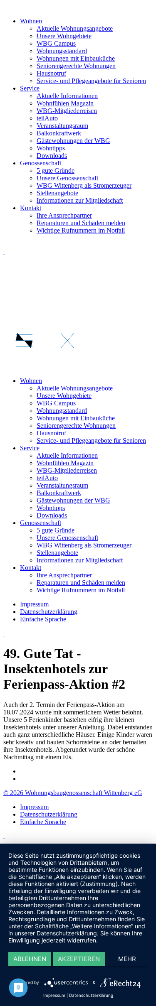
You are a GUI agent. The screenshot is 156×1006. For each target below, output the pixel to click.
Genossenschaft (40, 163)
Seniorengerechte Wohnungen (76, 65)
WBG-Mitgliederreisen (67, 110)
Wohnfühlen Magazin (65, 103)
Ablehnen (29, 959)
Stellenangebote (57, 192)
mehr (127, 959)
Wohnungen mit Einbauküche (76, 58)
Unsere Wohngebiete (64, 35)
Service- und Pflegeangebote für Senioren (91, 80)
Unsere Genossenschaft (67, 178)
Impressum (34, 806)
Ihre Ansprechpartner (64, 215)
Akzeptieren (79, 959)
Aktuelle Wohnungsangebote (75, 28)
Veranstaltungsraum (62, 125)
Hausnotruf (51, 73)
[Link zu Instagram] (4, 251)
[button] (78, 309)
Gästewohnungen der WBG (73, 140)
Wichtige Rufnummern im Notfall (81, 230)
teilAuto (47, 118)
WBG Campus (56, 43)
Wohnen (31, 21)
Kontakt (30, 207)
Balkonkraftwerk (59, 133)
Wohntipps (51, 148)
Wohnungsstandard (62, 50)
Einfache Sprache (43, 821)
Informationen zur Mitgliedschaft (80, 200)
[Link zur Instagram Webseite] (4, 835)
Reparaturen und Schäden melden (81, 222)
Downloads (52, 155)
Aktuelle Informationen (67, 95)
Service (30, 88)
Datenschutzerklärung (48, 814)
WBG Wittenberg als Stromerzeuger (84, 185)
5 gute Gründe (55, 170)
